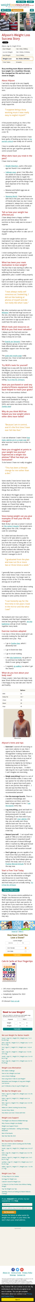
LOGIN (30, 2)
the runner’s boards (11, 526)
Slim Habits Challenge (8, 1070)
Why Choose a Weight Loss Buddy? (12, 1123)
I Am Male (10, 951)
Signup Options (17, 10)
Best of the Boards (7, 1133)
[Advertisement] (17, 1246)
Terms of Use (16, 1273)
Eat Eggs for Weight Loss (9, 1179)
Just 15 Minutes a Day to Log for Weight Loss (15, 1086)
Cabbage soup (11, 172)
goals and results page (13, 356)
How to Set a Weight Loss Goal (11, 1073)
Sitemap (13, 1275)
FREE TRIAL (21, 2)
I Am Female (11, 948)
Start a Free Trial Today (13, 870)
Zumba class (6, 406)
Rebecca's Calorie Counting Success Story (14, 1107)
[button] (10, 1019)
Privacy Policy (27, 1273)
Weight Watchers (12, 166)
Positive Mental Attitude (15, 864)
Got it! (17, 1299)
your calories (22, 819)
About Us (6, 1273)
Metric (21, 931)
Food (8, 10)
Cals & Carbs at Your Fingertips (17, 961)
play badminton (15, 658)
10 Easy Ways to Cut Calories (10, 1176)
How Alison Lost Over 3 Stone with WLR (13, 1113)
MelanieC (5, 313)
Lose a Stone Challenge (8, 1076)
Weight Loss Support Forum (10, 1126)
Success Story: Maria (8, 1110)
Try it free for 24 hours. (16, 380)
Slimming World (11, 196)
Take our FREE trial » (10, 890)
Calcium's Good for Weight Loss (11, 1181)
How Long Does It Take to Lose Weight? (13, 1078)
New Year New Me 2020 (9, 1136)
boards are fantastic (12, 342)
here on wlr (15, 1001)
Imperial (14, 931)
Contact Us (21, 1275)
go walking (17, 666)
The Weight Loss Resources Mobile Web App (15, 1120)
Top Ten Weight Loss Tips (9, 1189)
